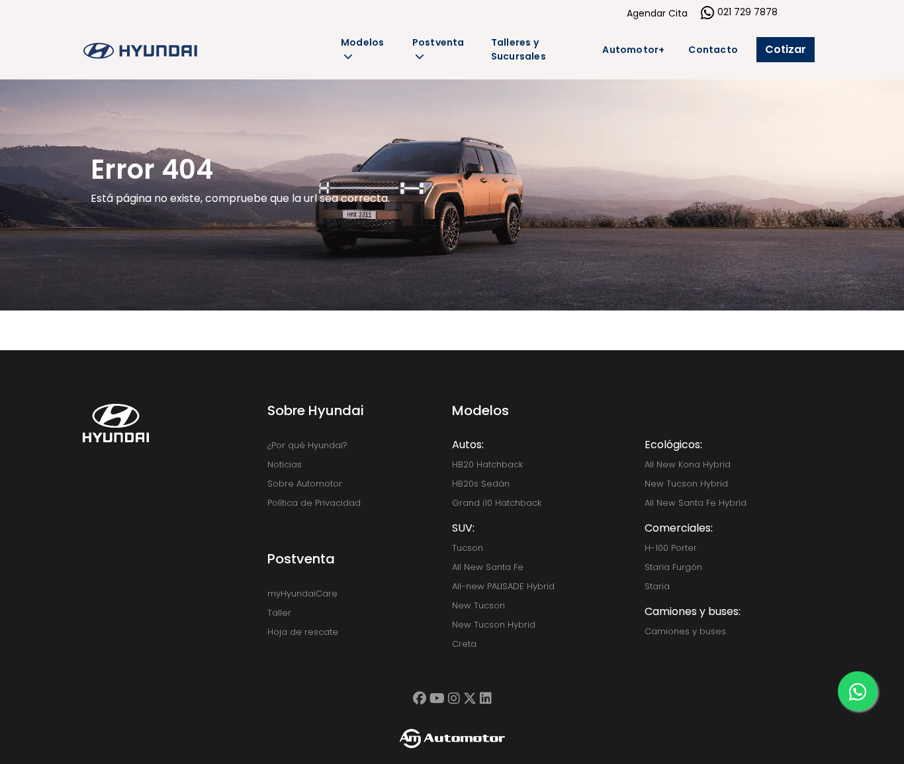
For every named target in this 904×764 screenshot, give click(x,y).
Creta (464, 644)
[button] (858, 691)
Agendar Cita (657, 13)
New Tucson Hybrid (493, 624)
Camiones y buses (685, 631)
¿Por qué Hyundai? (307, 445)
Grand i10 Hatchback (496, 503)
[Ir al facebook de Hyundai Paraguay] (419, 698)
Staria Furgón (673, 567)
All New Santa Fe (487, 567)
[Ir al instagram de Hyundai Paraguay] (454, 698)
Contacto (713, 49)
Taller (279, 612)
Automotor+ (633, 49)
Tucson (467, 548)
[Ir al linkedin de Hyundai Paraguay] (486, 698)
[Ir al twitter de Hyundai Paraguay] (469, 698)
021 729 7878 (747, 12)
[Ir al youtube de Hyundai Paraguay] (437, 698)
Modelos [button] (362, 42)
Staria (657, 586)
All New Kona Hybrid (688, 464)
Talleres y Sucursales (518, 49)
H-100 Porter (671, 548)
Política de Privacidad (314, 503)
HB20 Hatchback (487, 464)
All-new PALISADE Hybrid (503, 586)
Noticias (284, 464)
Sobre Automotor (304, 483)
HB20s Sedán (481, 483)
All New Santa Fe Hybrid (695, 503)
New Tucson (478, 605)
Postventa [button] (438, 42)
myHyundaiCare (302, 593)
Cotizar (785, 49)
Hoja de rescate (302, 632)
